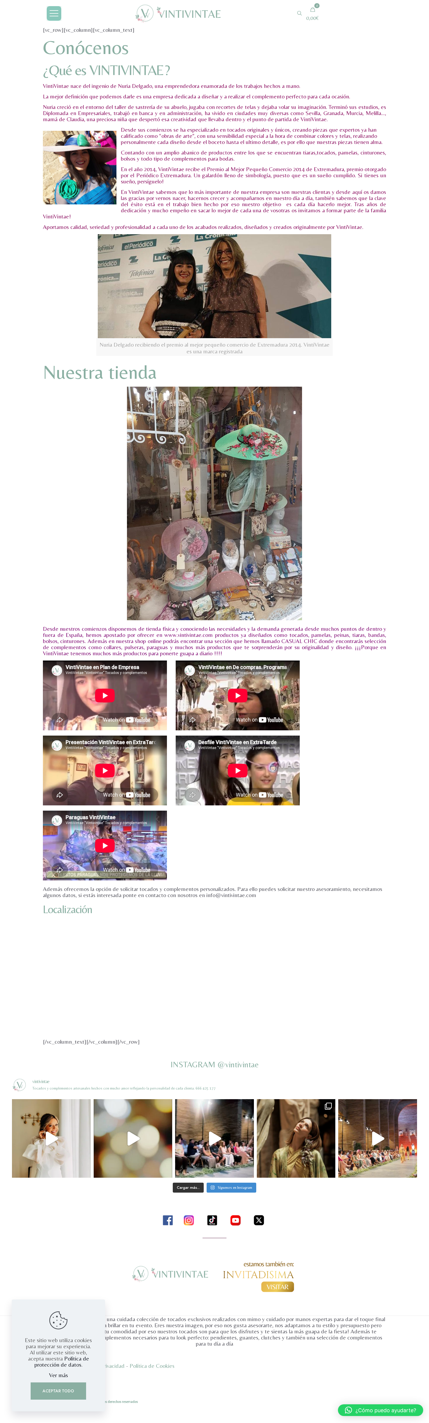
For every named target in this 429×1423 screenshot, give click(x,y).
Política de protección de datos (61, 1361)
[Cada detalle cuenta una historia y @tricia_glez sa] (296, 1138)
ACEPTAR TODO (58, 1391)
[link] (168, 1220)
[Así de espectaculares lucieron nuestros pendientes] (377, 1138)
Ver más (58, 1375)
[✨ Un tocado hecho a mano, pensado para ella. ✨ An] (133, 1138)
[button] (380, 1410)
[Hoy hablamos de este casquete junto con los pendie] (214, 1138)
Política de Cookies (152, 1365)
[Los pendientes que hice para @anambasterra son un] (51, 1138)
